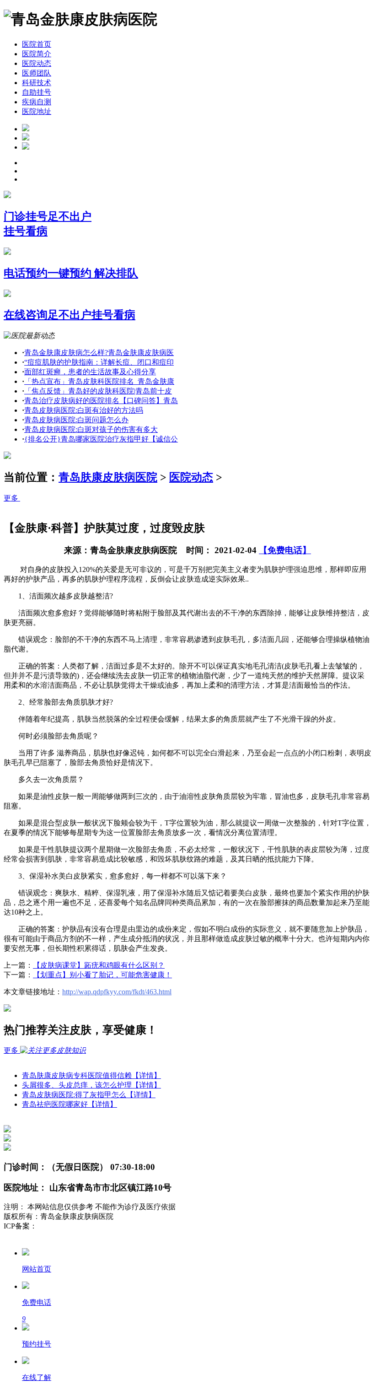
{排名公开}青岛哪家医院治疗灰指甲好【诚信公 (101, 439)
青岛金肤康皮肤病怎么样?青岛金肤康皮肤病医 (99, 352)
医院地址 (36, 111)
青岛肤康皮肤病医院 (108, 477)
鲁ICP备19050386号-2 (71, 1226)
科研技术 (36, 82)
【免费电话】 (285, 550)
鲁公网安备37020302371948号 (51, 1235)
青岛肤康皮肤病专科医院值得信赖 (91, 1075)
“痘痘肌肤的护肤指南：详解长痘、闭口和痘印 (99, 362)
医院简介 (36, 54)
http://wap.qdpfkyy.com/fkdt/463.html (116, 992)
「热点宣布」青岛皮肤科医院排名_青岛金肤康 (99, 381)
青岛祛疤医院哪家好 (69, 1104)
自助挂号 (36, 92)
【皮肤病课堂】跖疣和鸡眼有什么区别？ (99, 965)
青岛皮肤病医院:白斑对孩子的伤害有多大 (91, 429)
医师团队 (36, 73)
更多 (12, 498)
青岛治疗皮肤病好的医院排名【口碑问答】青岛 (101, 400)
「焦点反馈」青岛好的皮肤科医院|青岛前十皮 (98, 391)
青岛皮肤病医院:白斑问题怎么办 (76, 420)
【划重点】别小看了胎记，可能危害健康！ (102, 975)
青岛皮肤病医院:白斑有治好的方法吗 (83, 410)
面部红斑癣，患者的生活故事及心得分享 (90, 372)
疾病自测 (36, 102)
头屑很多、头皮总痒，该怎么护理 (91, 1085)
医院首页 (36, 44)
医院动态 (36, 63)
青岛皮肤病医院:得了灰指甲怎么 (88, 1095)
